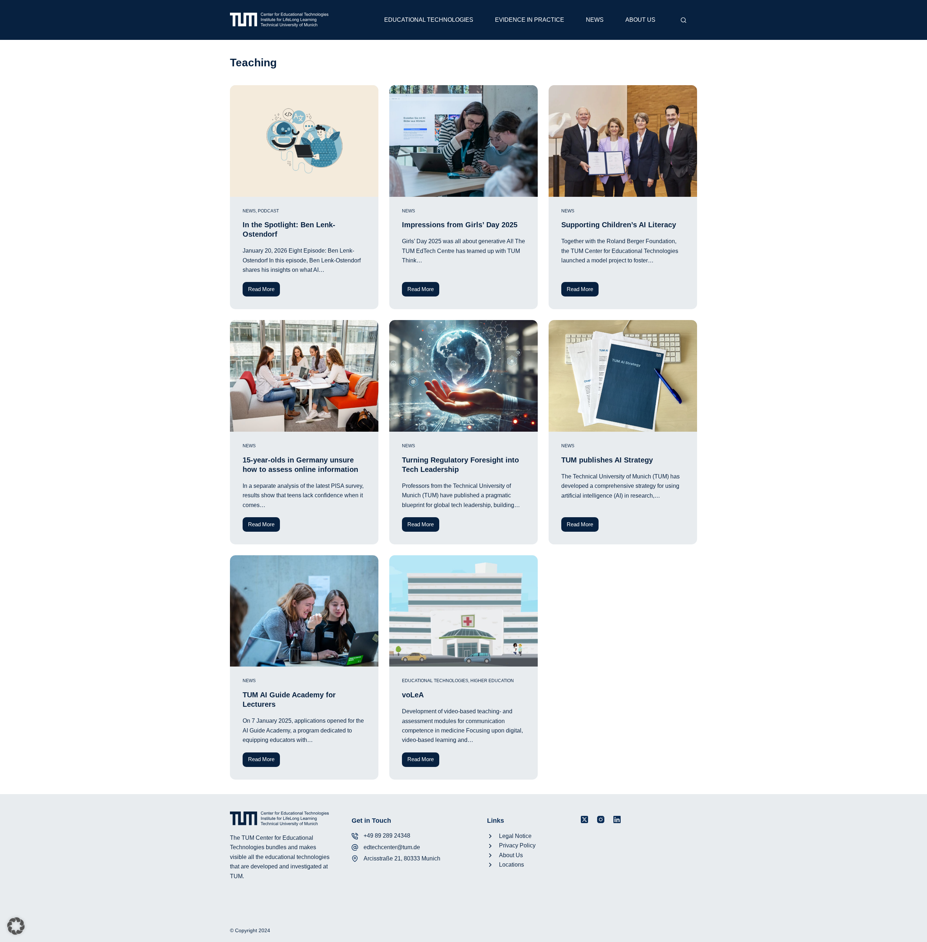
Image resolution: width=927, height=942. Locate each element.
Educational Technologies (428, 20)
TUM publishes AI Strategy (607, 460)
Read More (264, 291)
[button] (16, 926)
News (595, 20)
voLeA (413, 695)
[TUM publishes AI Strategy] (623, 376)
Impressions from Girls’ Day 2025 (459, 225)
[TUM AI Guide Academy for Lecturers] (304, 611)
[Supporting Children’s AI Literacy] (623, 141)
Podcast (268, 210)
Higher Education (492, 680)
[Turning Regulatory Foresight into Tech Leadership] (463, 376)
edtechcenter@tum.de (392, 847)
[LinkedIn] (617, 819)
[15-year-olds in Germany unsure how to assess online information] (304, 376)
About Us (640, 20)
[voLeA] (463, 611)
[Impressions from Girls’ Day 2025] (463, 141)
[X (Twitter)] (584, 819)
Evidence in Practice (529, 20)
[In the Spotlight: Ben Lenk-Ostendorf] (304, 141)
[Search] (683, 20)
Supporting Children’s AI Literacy (618, 225)
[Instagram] (600, 819)
